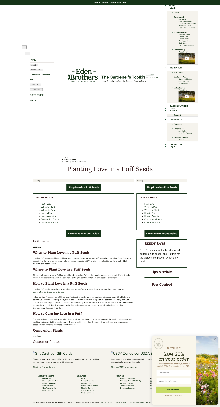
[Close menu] (27, 53)
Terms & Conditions (123, 403)
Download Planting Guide (83, 233)
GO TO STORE (152, 77)
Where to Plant (48, 210)
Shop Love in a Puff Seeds (83, 187)
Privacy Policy (107, 403)
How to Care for (48, 216)
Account (150, 75)
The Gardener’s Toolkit (123, 77)
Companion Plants (50, 219)
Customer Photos (49, 222)
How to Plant (47, 213)
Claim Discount (173, 390)
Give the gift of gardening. (44, 367)
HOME (33, 60)
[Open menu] (24, 47)
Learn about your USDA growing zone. (110, 2)
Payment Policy (140, 403)
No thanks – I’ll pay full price (173, 395)
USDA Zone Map (153, 353)
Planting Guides (70, 159)
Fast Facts (46, 204)
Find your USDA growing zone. (124, 367)
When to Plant (48, 207)
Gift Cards (64, 353)
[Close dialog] (215, 339)
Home (66, 157)
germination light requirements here (48, 292)
